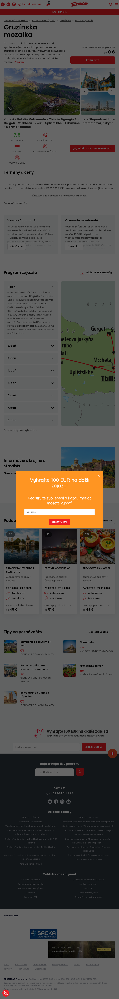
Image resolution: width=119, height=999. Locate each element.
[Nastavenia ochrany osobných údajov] (5, 993)
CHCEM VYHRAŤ (59, 522)
